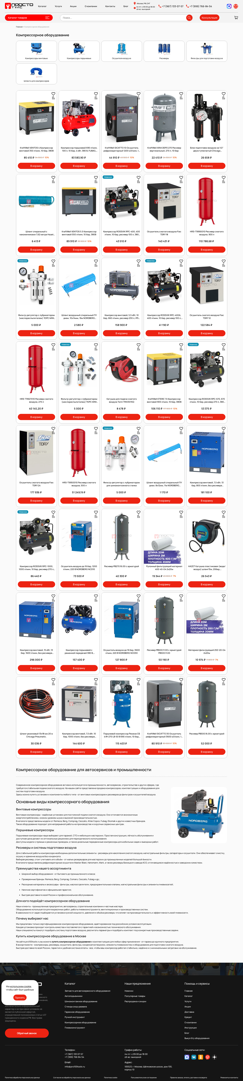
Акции (73, 6)
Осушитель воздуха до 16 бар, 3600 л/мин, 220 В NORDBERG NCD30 (121, 651)
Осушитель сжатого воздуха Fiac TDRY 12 (207, 317)
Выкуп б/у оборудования (196, 1038)
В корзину (36, 166)
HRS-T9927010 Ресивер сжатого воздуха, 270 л (36, 400)
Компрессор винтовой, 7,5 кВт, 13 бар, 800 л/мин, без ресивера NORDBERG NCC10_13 (207, 485)
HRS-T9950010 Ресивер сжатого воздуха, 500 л (79, 484)
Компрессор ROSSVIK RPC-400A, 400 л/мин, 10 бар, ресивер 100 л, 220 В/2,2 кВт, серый (164, 318)
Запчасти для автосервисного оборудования (87, 990)
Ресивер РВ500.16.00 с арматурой (206, 733)
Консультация (209, 17)
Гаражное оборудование (77, 1011)
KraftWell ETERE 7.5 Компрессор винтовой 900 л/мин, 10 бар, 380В (164, 400)
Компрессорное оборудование (80, 1022)
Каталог (42, 6)
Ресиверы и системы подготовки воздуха (46, 848)
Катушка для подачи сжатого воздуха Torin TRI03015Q (122, 400)
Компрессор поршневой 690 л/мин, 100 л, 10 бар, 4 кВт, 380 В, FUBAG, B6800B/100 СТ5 (79, 150)
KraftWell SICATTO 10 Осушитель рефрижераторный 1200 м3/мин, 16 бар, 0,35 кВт (122, 150)
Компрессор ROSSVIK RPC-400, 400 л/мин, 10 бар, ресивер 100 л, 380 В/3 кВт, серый (121, 234)
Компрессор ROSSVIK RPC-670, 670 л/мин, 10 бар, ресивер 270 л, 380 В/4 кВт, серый (207, 401)
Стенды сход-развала (76, 1006)
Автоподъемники (73, 996)
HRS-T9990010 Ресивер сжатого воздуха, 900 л (207, 233)
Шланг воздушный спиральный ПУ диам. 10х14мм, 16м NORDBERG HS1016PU (79, 318)
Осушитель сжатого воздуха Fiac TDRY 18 (164, 233)
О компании (91, 6)
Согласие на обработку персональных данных (72, 1077)
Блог (125, 6)
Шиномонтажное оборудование (81, 1001)
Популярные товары (135, 996)
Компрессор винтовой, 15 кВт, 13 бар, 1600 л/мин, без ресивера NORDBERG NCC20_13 (36, 653)
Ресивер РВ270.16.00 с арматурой (121, 566)
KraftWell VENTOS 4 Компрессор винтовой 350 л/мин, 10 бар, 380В (36, 149)
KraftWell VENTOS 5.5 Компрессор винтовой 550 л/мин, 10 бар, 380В (79, 233)
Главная (188, 990)
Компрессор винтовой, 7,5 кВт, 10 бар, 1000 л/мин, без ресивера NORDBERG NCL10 (79, 736)
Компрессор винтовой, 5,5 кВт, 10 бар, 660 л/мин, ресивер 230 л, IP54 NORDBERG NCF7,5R (121, 318)
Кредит (188, 1017)
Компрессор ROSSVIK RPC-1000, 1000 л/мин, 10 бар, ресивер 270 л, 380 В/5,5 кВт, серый (36, 569)
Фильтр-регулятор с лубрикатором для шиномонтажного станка (121, 484)
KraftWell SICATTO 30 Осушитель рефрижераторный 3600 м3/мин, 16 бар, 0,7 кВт (164, 736)
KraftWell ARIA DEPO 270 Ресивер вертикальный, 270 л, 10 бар (164, 149)
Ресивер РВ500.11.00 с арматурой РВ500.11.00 (164, 651)
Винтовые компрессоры (33, 809)
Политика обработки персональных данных (22, 1077)
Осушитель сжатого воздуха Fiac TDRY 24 (36, 484)
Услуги (58, 6)
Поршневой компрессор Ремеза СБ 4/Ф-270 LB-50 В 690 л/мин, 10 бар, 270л (121, 736)
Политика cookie (110, 1077)
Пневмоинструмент (75, 1027)
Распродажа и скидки (135, 1001)
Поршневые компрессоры (35, 830)
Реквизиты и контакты (229, 1077)
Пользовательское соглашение (144, 1077)
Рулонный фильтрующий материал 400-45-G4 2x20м (164, 568)
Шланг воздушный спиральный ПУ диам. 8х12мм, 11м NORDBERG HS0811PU (164, 485)
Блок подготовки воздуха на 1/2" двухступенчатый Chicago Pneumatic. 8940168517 (206, 150)
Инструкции (190, 1027)
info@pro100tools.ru (75, 1066)
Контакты (110, 6)
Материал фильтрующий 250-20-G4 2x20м (206, 651)
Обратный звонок (27, 1033)
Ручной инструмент (75, 1017)
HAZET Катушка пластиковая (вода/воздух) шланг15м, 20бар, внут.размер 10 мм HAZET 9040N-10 (206, 569)
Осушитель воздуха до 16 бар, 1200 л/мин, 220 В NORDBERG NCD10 (79, 568)
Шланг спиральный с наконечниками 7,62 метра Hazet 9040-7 (36, 234)
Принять (20, 997)
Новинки (129, 990)
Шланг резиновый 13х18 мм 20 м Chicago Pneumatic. (36, 735)
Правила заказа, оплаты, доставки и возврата (188, 1077)
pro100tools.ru (32, 941)
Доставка (189, 1011)
